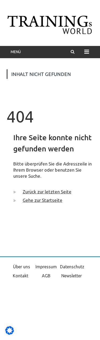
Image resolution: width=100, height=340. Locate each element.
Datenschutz (72, 266)
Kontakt (20, 275)
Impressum (46, 266)
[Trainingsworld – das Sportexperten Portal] (50, 24)
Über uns (21, 266)
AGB (46, 275)
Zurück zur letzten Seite (47, 191)
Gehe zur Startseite (42, 200)
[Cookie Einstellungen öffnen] (9, 333)
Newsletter (71, 275)
